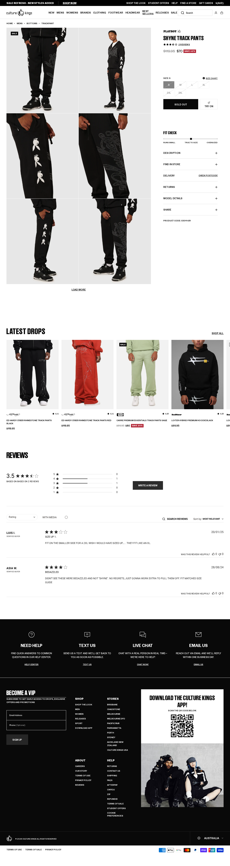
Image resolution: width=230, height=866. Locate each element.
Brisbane (112, 704)
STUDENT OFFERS (158, 3)
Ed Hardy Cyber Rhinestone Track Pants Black (29, 422)
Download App (83, 727)
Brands (85, 12)
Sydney (111, 737)
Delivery (190, 175)
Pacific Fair (113, 723)
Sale (174, 12)
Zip (109, 794)
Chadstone (113, 709)
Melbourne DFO (116, 718)
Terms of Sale (115, 803)
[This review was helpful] (213, 554)
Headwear (132, 12)
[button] (222, 13)
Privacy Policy (83, 780)
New (51, 12)
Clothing (99, 12)
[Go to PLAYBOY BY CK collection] (172, 31)
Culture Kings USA (117, 749)
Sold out (180, 104)
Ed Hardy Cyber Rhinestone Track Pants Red (86, 420)
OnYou (111, 789)
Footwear (115, 12)
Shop (79, 698)
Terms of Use (82, 775)
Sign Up (17, 740)
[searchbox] (178, 518)
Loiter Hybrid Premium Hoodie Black (192, 420)
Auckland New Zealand (115, 743)
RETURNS (169, 187)
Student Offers (116, 808)
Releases (162, 12)
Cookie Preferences (115, 814)
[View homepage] (19, 12)
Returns (112, 766)
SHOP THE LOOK (136, 3)
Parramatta (114, 727)
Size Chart (212, 78)
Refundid (112, 798)
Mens (60, 12)
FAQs (109, 780)
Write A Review (147, 485)
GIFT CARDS (206, 3)
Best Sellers (147, 12)
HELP (175, 3)
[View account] (216, 13)
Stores (113, 698)
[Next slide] (223, 374)
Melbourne (113, 713)
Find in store (171, 164)
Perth (110, 732)
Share (167, 209)
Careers (80, 766)
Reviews (79, 784)
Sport (78, 723)
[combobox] (195, 13)
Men (77, 709)
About (80, 760)
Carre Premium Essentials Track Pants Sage (141, 420)
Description (171, 153)
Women (79, 713)
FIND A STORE (188, 3)
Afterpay (112, 784)
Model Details (172, 198)
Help (111, 760)
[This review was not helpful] (219, 554)
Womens (72, 12)
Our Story (81, 770)
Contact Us (113, 770)
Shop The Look (83, 704)
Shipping (112, 775)
